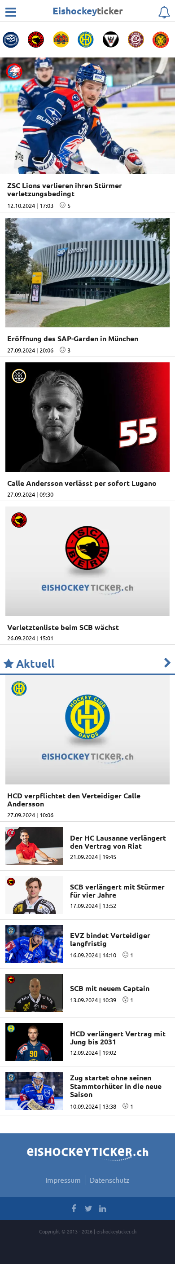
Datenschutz (110, 1179)
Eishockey (87, 10)
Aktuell (34, 663)
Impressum (63, 1179)
